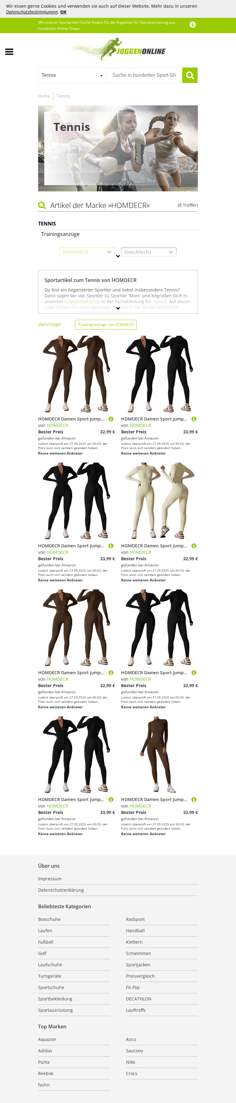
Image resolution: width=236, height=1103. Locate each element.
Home (44, 96)
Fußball (45, 942)
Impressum (49, 879)
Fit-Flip (133, 987)
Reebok (45, 1073)
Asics (131, 1039)
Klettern (134, 942)
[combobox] (72, 75)
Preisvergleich (140, 976)
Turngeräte (49, 976)
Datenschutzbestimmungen (32, 12)
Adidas (45, 1051)
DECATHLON (138, 999)
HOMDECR (57, 425)
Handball (135, 930)
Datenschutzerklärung (61, 890)
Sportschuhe (51, 987)
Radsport (135, 919)
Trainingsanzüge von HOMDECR (105, 324)
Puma (44, 1062)
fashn (44, 1085)
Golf (42, 953)
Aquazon (47, 1039)
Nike (130, 1062)
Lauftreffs (136, 1010)
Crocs (131, 1073)
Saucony (134, 1051)
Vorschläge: (50, 324)
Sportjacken (138, 965)
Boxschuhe (49, 919)
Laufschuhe (50, 965)
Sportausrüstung (55, 1010)
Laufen (45, 930)
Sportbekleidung (55, 999)
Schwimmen (138, 953)
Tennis (63, 96)
